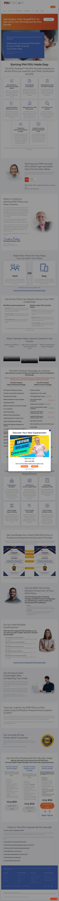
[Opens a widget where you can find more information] (54, 899)
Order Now (34, 466)
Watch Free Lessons (29, 468)
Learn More (24, 466)
